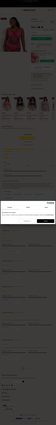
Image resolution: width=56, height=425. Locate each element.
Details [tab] (28, 207)
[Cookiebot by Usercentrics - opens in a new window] (48, 203)
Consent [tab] (10, 207)
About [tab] (46, 207)
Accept (45, 221)
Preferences (27, 221)
